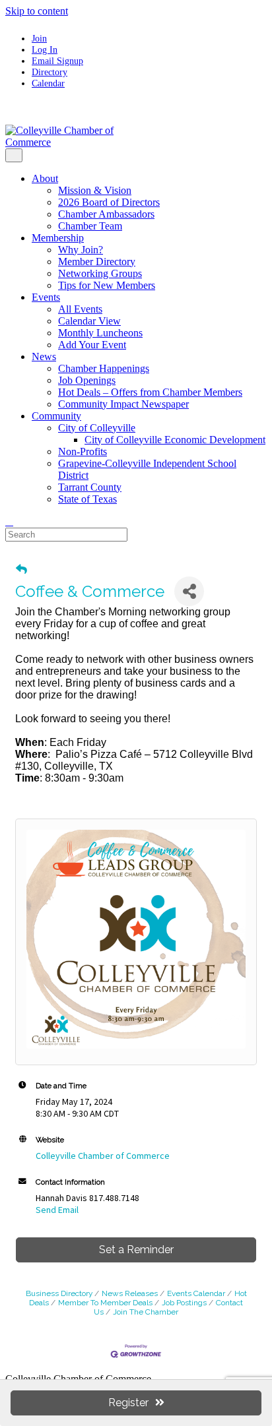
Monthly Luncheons (100, 332)
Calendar (48, 83)
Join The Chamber (145, 1312)
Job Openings (87, 380)
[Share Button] (189, 591)
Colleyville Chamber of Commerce (103, 1156)
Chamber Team (90, 226)
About (45, 178)
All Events (80, 309)
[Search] (9, 521)
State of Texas (87, 499)
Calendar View (89, 320)
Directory (49, 72)
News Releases (130, 1293)
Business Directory (59, 1293)
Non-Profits (82, 451)
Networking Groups (100, 273)
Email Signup (57, 60)
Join (39, 38)
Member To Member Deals (105, 1302)
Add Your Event (92, 344)
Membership (58, 237)
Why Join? (80, 249)
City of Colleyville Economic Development (175, 439)
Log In (44, 49)
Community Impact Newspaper (123, 404)
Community (56, 415)
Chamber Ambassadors (106, 214)
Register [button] (128, 1402)
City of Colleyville (96, 427)
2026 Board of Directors (109, 202)
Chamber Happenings (103, 368)
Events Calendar (196, 1293)
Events (46, 297)
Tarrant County (89, 487)
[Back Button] (21, 569)
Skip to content (36, 10)
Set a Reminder (136, 1249)
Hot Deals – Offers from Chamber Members (150, 392)
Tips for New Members (106, 285)
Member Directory (96, 261)
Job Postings (184, 1302)
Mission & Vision (94, 190)
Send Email (57, 1210)
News (44, 356)
